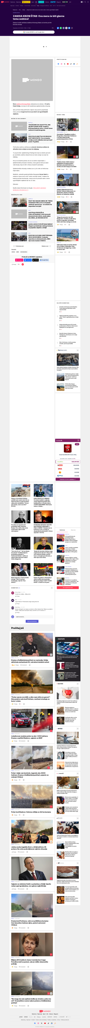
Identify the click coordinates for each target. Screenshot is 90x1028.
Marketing (23, 1019)
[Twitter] (64, 64)
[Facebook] (58, 64)
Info (20, 9)
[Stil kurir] (34, 1017)
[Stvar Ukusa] (68, 1017)
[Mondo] (5, 2)
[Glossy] (39, 1017)
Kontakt (33, 1019)
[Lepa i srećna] (44, 1017)
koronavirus (24, 251)
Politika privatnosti (65, 1019)
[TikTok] (70, 64)
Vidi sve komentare (32, 621)
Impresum (28, 1019)
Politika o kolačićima (51, 1019)
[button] (53, 28)
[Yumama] (61, 1017)
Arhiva (58, 1019)
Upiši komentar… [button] (20, 616)
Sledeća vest (45, 246)
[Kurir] (20, 1017)
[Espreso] (26, 1017)
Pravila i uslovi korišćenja (41, 1019)
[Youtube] (67, 64)
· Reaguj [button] (62, 141)
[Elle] (30, 1017)
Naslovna (15, 9)
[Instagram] (61, 64)
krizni (13, 251)
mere (17, 251)
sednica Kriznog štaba (23, 104)
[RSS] (77, 64)
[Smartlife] (50, 1017)
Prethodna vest (20, 246)
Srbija (23, 9)
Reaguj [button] (14, 264)
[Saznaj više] (77, 350)
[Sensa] (55, 1017)
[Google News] (74, 64)
